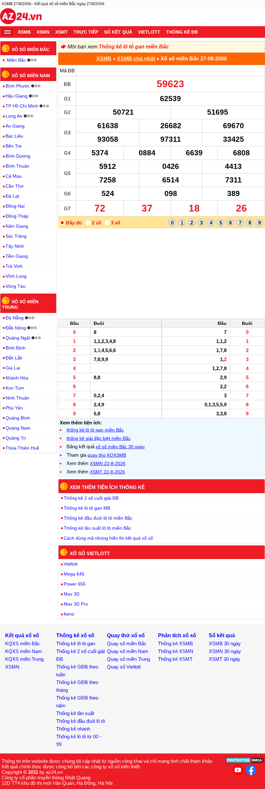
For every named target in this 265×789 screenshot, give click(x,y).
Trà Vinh (14, 266)
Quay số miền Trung (128, 659)
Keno (69, 614)
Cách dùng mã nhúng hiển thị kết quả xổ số (108, 538)
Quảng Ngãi (17, 337)
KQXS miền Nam (23, 651)
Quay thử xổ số (126, 635)
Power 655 (75, 584)
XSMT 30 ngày (224, 659)
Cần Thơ (14, 186)
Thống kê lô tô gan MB (87, 508)
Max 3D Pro (76, 604)
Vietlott (149, 32)
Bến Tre (13, 146)
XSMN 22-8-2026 (107, 463)
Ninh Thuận (17, 397)
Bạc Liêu (14, 136)
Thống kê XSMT (175, 659)
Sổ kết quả (118, 32)
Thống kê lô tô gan (75, 643)
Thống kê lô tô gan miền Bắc (134, 46)
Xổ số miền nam (31, 75)
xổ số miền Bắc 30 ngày (120, 446)
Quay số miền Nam (127, 651)
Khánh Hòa (16, 377)
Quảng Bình (17, 417)
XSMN (43, 32)
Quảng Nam (17, 428)
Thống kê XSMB (175, 643)
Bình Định (15, 347)
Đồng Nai (15, 206)
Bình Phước (17, 85)
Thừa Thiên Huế (22, 448)
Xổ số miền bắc (30, 49)
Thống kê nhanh (73, 729)
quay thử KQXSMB (107, 455)
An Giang (15, 126)
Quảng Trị (15, 438)
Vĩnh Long (15, 276)
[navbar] (7, 32)
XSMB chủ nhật (136, 58)
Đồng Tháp (16, 216)
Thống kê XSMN (175, 651)
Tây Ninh (14, 246)
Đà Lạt (12, 196)
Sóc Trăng (15, 236)
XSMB (24, 32)
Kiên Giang (16, 226)
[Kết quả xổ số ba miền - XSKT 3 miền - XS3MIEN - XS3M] (21, 17)
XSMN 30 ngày (225, 651)
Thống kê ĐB (182, 32)
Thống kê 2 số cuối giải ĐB (91, 498)
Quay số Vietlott (124, 667)
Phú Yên (14, 407)
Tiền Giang (16, 256)
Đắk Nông (15, 327)
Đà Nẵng (14, 317)
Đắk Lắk (13, 357)
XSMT (61, 32)
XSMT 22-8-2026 (107, 471)
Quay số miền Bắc (126, 643)
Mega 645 (74, 573)
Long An (13, 116)
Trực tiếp (86, 32)
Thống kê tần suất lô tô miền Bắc (97, 528)
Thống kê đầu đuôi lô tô (80, 721)
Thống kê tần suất (75, 713)
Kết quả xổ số (22, 635)
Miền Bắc (16, 60)
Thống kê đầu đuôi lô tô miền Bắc (98, 518)
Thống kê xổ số (75, 635)
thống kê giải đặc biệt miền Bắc (99, 438)
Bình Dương (17, 156)
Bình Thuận (17, 166)
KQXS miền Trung (24, 659)
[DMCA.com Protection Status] (245, 762)
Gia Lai (12, 367)
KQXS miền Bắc (22, 643)
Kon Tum (14, 387)
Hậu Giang (16, 96)
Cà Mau (13, 176)
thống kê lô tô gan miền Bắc (95, 429)
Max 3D (72, 594)
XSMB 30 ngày (225, 643)
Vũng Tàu (15, 286)
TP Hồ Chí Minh (21, 106)
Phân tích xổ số (177, 635)
